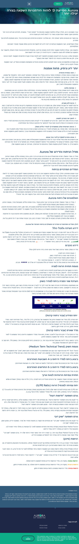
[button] (29, 4)
